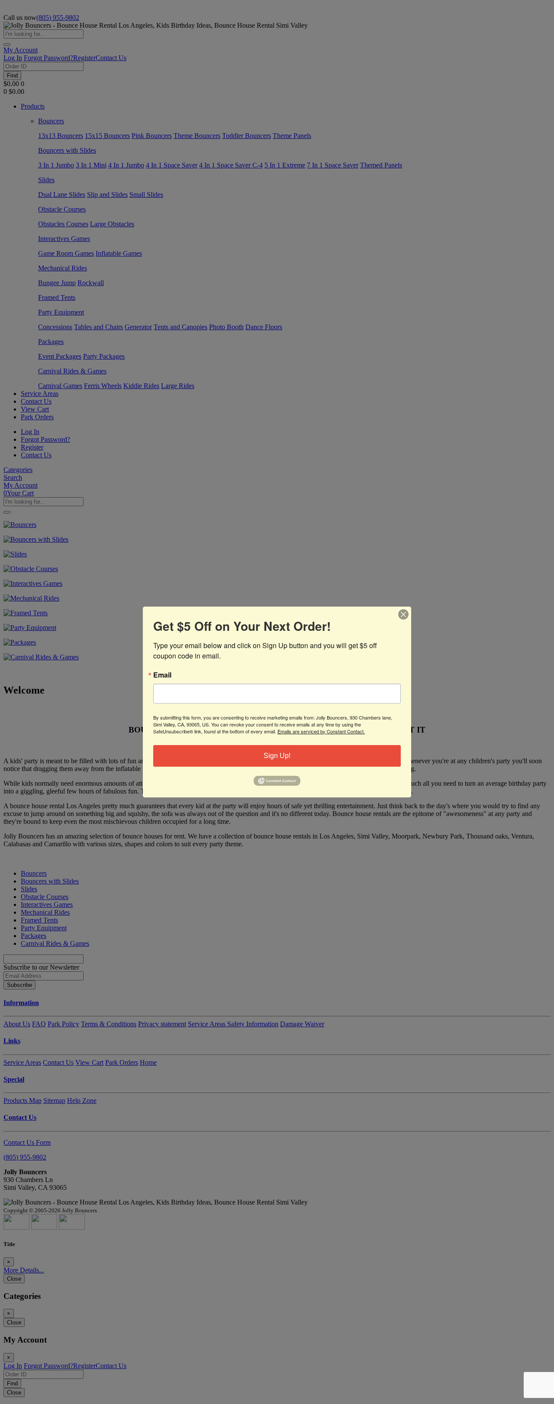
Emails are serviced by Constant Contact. (321, 731)
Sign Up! (277, 755)
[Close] (403, 614)
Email (162, 674)
